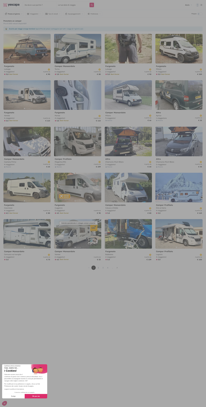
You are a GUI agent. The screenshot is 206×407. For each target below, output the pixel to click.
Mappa (194, 14)
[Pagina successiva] (117, 268)
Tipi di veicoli (53, 14)
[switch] (200, 14)
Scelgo (13, 396)
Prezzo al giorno (14, 14)
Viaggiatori (34, 14)
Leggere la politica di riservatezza (14, 389)
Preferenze (94, 14)
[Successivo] (48, 48)
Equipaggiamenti (74, 14)
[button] (4, 403)
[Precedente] (6, 48)
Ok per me (36, 396)
